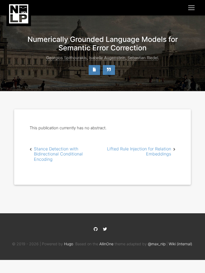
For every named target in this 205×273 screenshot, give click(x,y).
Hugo (68, 244)
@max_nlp (156, 244)
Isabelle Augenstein (107, 57)
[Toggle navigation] (191, 8)
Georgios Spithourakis (66, 57)
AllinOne (106, 244)
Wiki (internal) (180, 244)
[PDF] (95, 69)
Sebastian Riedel (143, 57)
